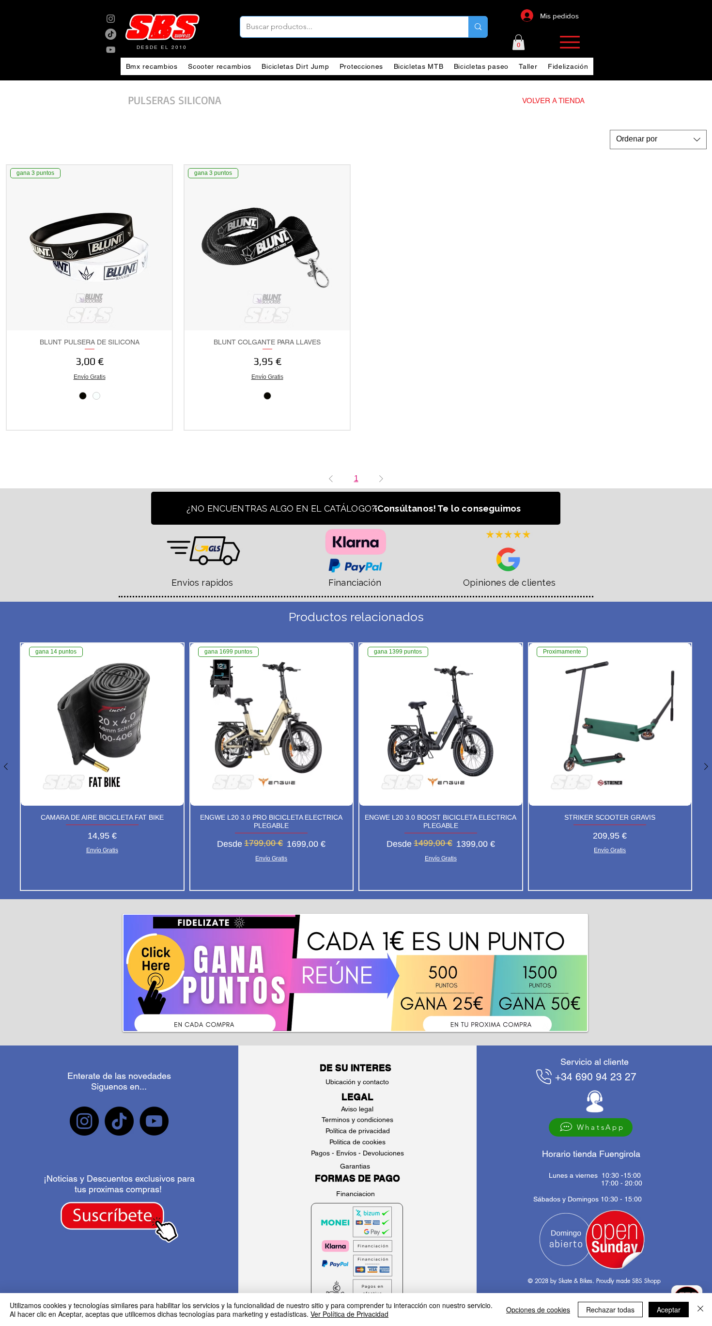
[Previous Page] (331, 478)
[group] (356, 766)
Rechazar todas (610, 1309)
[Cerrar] (700, 1309)
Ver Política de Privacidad (349, 1314)
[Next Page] (381, 478)
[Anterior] (6, 766)
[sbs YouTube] (110, 49)
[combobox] (658, 139)
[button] (518, 42)
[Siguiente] (706, 766)
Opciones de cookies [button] (538, 1309)
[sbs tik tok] (110, 34)
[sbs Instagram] (110, 18)
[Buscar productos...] (477, 26)
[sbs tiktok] (119, 1121)
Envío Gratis (90, 377)
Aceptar (669, 1309)
